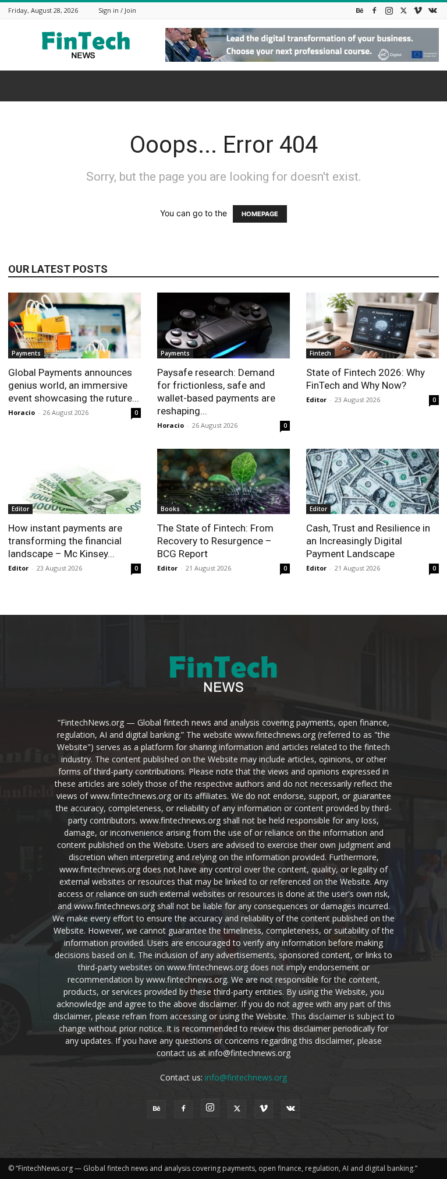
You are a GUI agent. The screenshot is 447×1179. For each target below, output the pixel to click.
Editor (316, 399)
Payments (26, 353)
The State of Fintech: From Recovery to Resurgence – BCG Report (215, 540)
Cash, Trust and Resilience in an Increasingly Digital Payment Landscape (368, 540)
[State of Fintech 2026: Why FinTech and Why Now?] (372, 325)
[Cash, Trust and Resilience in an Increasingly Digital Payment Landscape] (372, 482)
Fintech (320, 353)
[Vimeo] (417, 10)
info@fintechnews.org (246, 1077)
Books (170, 509)
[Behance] (359, 10)
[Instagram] (388, 10)
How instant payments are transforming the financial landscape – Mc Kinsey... (65, 540)
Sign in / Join (117, 10)
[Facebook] (374, 10)
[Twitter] (403, 10)
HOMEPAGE (260, 214)
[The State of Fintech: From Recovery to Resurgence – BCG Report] (223, 482)
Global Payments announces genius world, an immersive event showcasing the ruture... (73, 385)
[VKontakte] (432, 10)
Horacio (21, 412)
